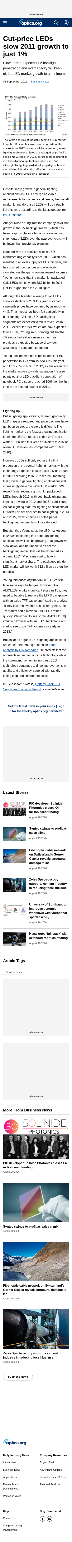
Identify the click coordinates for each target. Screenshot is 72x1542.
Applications (10, 1477)
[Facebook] (42, 1519)
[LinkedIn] (49, 1519)
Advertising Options (51, 1469)
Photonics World (12, 1496)
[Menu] (5, 22)
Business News (40, 81)
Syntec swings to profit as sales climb (30, 1226)
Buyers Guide (47, 1462)
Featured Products (50, 1484)
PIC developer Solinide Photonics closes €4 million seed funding (45, 808)
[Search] (56, 22)
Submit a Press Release (53, 1477)
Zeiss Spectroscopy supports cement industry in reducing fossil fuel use (48, 884)
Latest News (10, 1462)
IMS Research (12, 215)
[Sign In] (66, 22)
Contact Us (9, 1518)
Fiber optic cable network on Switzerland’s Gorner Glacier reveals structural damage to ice (34, 1290)
